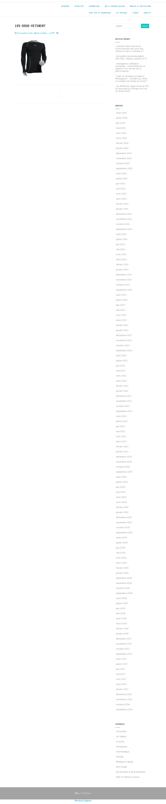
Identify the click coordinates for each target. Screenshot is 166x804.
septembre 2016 (124, 709)
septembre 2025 (124, 168)
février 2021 (122, 446)
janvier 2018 (122, 633)
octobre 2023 (123, 285)
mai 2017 (120, 674)
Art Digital (121, 736)
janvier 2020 (122, 512)
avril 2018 (121, 618)
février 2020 (122, 507)
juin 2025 (120, 183)
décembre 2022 (124, 335)
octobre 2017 (123, 649)
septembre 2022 (124, 350)
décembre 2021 (124, 396)
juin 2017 (120, 669)
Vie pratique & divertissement (130, 772)
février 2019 (122, 568)
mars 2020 (121, 502)
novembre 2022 (124, 340)
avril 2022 (121, 376)
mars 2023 (121, 320)
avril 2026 (121, 133)
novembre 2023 (124, 280)
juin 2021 (120, 426)
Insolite (147, 13)
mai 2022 (120, 371)
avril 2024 (121, 254)
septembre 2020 (124, 472)
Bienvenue (65, 6)
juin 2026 (120, 123)
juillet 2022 (122, 360)
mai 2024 (120, 249)
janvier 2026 (122, 148)
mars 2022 (121, 381)
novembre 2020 (124, 462)
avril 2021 (121, 436)
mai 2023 (120, 310)
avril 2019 (121, 558)
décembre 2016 (124, 694)
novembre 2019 (124, 522)
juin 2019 (120, 548)
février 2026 (122, 143)
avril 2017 (121, 679)
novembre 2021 (124, 401)
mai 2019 (120, 553)
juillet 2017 (122, 664)
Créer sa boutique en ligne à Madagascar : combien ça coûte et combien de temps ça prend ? (131, 78)
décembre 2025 (124, 153)
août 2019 (121, 537)
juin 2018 (120, 608)
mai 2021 (120, 431)
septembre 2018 (124, 593)
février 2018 (122, 628)
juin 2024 (120, 244)
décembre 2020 (124, 456)
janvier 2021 (122, 451)
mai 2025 (120, 188)
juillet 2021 (122, 421)
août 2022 (121, 355)
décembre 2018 (124, 578)
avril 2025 (121, 194)
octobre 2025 (123, 163)
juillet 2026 (122, 118)
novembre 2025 (124, 158)
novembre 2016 (124, 699)
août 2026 (121, 113)
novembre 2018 (124, 583)
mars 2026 (121, 138)
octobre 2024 (123, 224)
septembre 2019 (124, 532)
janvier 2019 (122, 573)
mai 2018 (120, 613)
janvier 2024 (122, 269)
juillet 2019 (122, 542)
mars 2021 (121, 441)
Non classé (121, 767)
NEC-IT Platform (34, 8)
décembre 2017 (124, 639)
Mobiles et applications (140, 6)
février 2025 (122, 204)
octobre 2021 (123, 406)
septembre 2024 (124, 229)
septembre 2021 (124, 411)
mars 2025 (121, 199)
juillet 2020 (122, 482)
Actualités (79, 6)
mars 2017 (121, 684)
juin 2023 (120, 305)
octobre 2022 (123, 345)
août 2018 (121, 598)
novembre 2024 (124, 219)
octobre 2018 (123, 588)
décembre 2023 (124, 274)
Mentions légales (83, 800)
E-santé (135, 13)
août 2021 (121, 416)
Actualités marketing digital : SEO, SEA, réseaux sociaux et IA (131, 57)
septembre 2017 (124, 654)
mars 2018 (121, 623)
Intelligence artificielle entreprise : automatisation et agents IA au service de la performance (130, 67)
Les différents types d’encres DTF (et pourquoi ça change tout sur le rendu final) (132, 88)
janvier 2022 (122, 391)
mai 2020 (120, 492)
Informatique (94, 6)
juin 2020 (120, 487)
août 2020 (121, 477)
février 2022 (122, 386)
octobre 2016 (123, 704)
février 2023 (122, 325)
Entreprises (121, 746)
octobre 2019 (123, 527)
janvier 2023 (122, 330)
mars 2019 (121, 563)
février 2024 (122, 264)
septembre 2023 (124, 290)
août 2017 (121, 659)
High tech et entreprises (100, 13)
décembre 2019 (124, 517)
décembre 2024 (124, 214)
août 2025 (121, 173)
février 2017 (122, 689)
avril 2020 (121, 497)
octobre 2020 (123, 467)
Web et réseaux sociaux (115, 6)
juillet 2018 (122, 603)
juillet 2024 (122, 239)
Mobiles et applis (124, 762)
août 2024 (121, 234)
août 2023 (121, 295)
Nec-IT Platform (83, 793)
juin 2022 (120, 365)
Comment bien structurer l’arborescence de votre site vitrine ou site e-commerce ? (129, 48)
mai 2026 (120, 128)
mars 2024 (121, 259)
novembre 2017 (124, 644)
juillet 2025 (122, 178)
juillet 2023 (122, 300)
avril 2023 (121, 315)
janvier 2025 (122, 209)
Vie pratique (121, 13)
